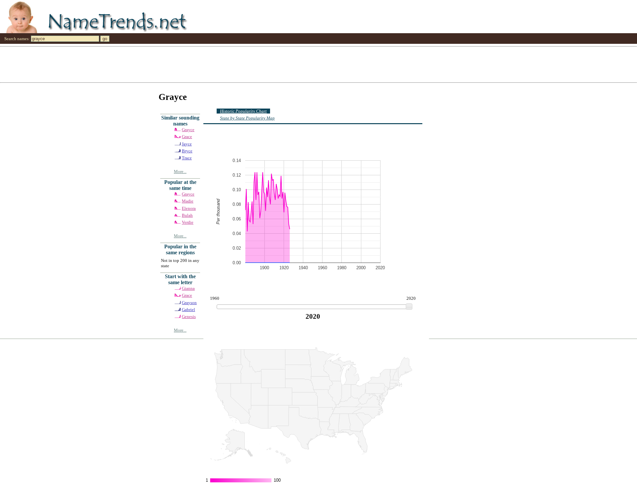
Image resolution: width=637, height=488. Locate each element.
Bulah (187, 215)
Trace (187, 157)
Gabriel (188, 309)
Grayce (188, 129)
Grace (187, 136)
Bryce (187, 150)
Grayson (189, 302)
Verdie (187, 222)
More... (180, 171)
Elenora (189, 208)
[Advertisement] (199, 64)
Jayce (187, 143)
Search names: (17, 38)
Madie (187, 201)
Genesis (189, 316)
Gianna (188, 288)
